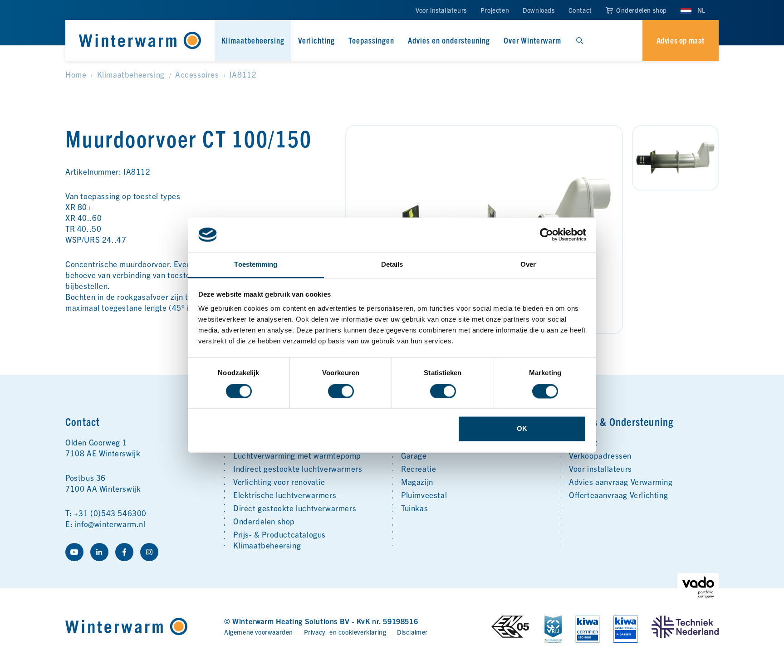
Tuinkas (414, 508)
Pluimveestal (424, 494)
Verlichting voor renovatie (279, 481)
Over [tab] (528, 265)
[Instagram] (149, 552)
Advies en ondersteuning (449, 40)
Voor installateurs (441, 10)
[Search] (579, 40)
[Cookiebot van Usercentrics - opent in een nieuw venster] (546, 234)
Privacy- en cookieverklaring (345, 632)
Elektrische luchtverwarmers (284, 494)
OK (522, 429)
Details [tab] (392, 265)
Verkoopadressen (600, 455)
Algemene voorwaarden (258, 632)
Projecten (494, 10)
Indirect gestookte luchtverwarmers (297, 468)
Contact (580, 10)
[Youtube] (74, 552)
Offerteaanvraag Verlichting (618, 494)
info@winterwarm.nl (110, 523)
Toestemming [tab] (255, 265)
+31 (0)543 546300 (110, 513)
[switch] (341, 391)
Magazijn (417, 481)
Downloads (538, 10)
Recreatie (418, 468)
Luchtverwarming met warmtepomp (297, 455)
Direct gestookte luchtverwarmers (294, 508)
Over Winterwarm (532, 40)
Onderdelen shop (640, 10)
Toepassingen (371, 40)
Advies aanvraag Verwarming (621, 481)
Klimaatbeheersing (252, 40)
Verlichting (316, 40)
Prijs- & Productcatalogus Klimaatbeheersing (279, 539)
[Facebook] (124, 552)
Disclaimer (412, 632)
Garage (414, 455)
